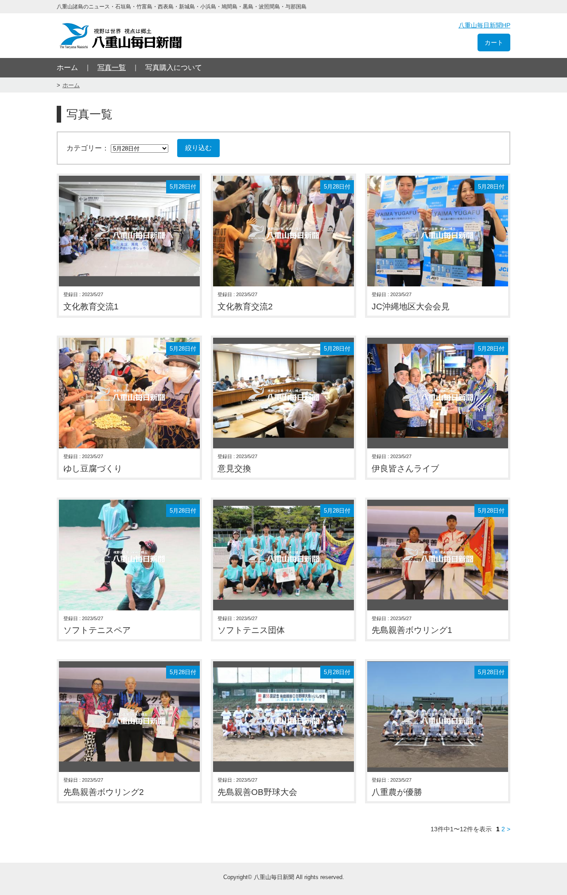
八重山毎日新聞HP (484, 25)
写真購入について (173, 67)
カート (494, 42)
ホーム (67, 67)
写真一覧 (111, 67)
